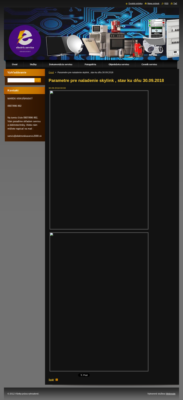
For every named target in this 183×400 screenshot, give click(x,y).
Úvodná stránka (135, 3)
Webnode (170, 394)
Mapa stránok (153, 3)
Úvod (51, 72)
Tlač (175, 3)
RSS (166, 3)
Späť (51, 379)
